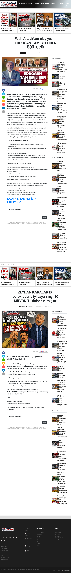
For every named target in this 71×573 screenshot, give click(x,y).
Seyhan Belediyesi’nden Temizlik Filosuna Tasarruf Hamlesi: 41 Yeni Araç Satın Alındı (62, 107)
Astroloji (57, 540)
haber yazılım (13, 571)
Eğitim (38, 543)
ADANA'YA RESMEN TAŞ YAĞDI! (61, 83)
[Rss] (17, 537)
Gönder (44, 217)
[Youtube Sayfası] (11, 537)
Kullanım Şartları (5, 556)
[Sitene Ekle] (5, 540)
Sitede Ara (58, 532)
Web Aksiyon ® (66, 570)
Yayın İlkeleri (4, 548)
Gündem (30, 3)
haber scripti (7, 571)
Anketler (57, 534)
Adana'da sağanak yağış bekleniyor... (61, 76)
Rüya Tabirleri (59, 538)
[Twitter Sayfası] (4, 537)
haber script (21, 571)
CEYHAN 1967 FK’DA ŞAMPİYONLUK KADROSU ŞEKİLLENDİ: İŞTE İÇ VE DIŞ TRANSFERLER (61, 224)
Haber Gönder (4, 559)
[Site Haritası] (2, 540)
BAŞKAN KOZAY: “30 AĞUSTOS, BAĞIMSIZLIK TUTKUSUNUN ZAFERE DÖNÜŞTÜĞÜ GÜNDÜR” (61, 122)
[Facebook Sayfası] (2, 537)
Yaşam (53, 3)
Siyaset (37, 3)
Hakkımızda (4, 546)
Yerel (42, 3)
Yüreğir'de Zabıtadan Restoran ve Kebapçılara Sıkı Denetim (61, 190)
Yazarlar (29, 538)
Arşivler (29, 542)
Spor (38, 545)
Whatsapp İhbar (5, 557)
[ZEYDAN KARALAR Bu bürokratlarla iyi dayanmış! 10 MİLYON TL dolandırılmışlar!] (25, 329)
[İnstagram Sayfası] (7, 537)
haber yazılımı (43, 569)
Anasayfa (3, 10)
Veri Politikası (4, 550)
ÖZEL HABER (23, 3)
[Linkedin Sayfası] (14, 537)
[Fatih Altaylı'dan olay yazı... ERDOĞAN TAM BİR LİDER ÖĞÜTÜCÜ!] (25, 71)
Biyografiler (58, 536)
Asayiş (47, 3)
